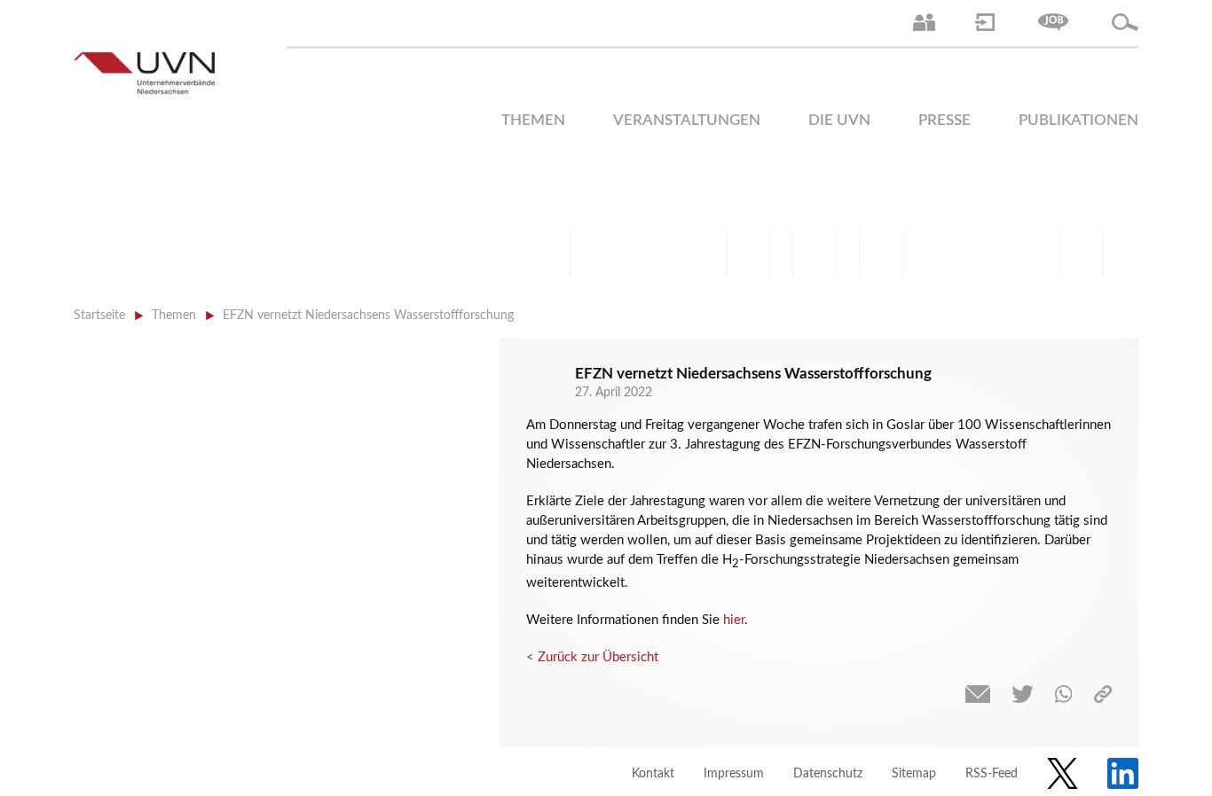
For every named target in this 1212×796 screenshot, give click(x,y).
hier (733, 620)
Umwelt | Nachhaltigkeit (1014, 252)
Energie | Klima (947, 252)
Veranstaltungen (686, 120)
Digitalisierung (881, 252)
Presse (944, 120)
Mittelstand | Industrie (814, 252)
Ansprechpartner (924, 22)
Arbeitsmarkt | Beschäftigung (615, 252)
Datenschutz (827, 774)
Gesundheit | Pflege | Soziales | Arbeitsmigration (1081, 252)
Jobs (1053, 22)
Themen (533, 120)
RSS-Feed (991, 774)
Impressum (734, 774)
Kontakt (653, 774)
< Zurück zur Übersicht (592, 657)
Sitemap (914, 774)
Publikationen (1078, 120)
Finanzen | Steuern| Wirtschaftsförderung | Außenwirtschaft (748, 252)
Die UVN (839, 120)
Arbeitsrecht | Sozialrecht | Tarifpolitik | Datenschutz (548, 252)
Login (985, 22)
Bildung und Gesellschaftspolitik (681, 252)
